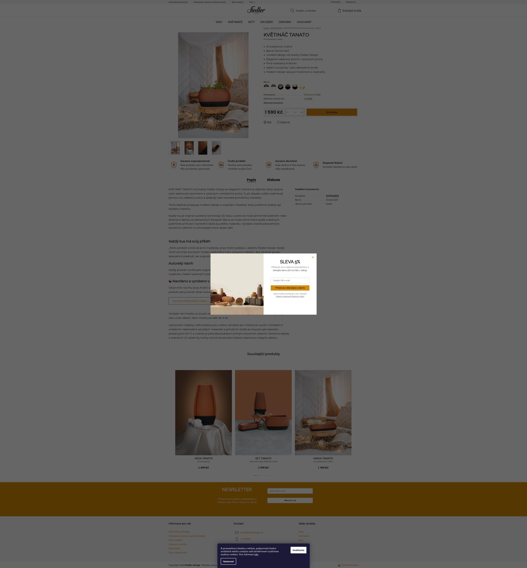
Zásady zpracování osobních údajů (290, 296)
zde (256, 554)
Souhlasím (298, 550)
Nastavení (228, 561)
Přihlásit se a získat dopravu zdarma (290, 288)
